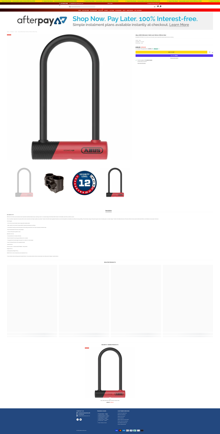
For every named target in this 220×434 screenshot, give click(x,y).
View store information (142, 63)
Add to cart (171, 52)
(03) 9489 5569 (81, 414)
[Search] (81, 6)
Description (108, 210)
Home (8, 31)
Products (12, 31)
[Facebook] (77, 419)
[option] (69, 97)
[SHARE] (212, 52)
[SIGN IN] (154, 6)
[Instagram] (81, 419)
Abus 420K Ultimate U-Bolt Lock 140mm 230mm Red (110, 400)
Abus (140, 40)
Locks (16, 31)
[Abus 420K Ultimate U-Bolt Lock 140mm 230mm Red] (110, 372)
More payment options (174, 58)
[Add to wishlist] (209, 52)
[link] (32, 334)
